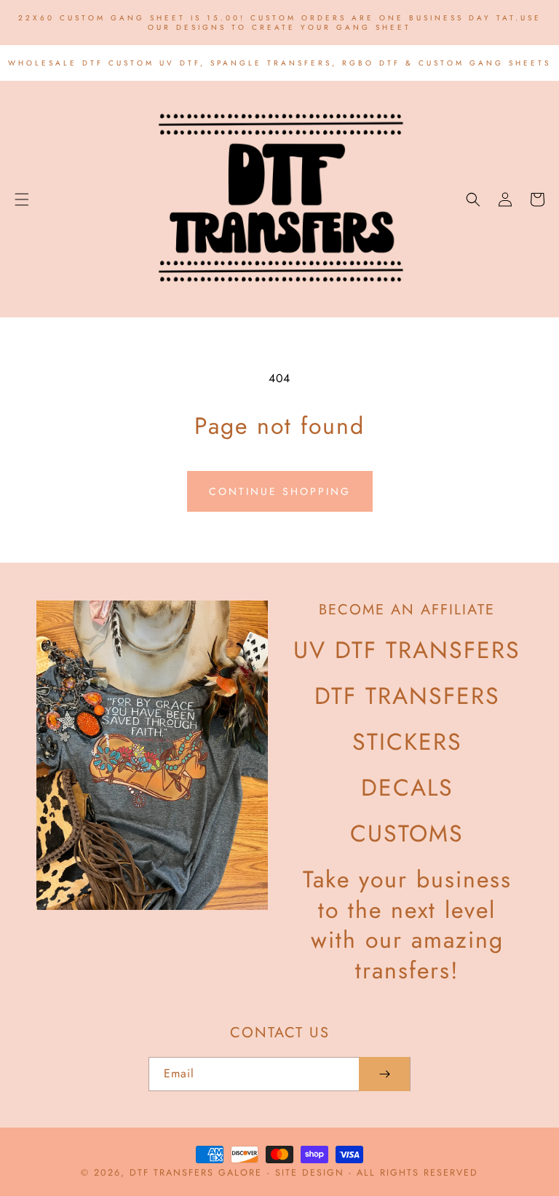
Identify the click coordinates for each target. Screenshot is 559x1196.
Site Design (309, 1172)
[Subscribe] (384, 1074)
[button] (22, 199)
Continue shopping (280, 491)
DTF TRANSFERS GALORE (196, 1172)
